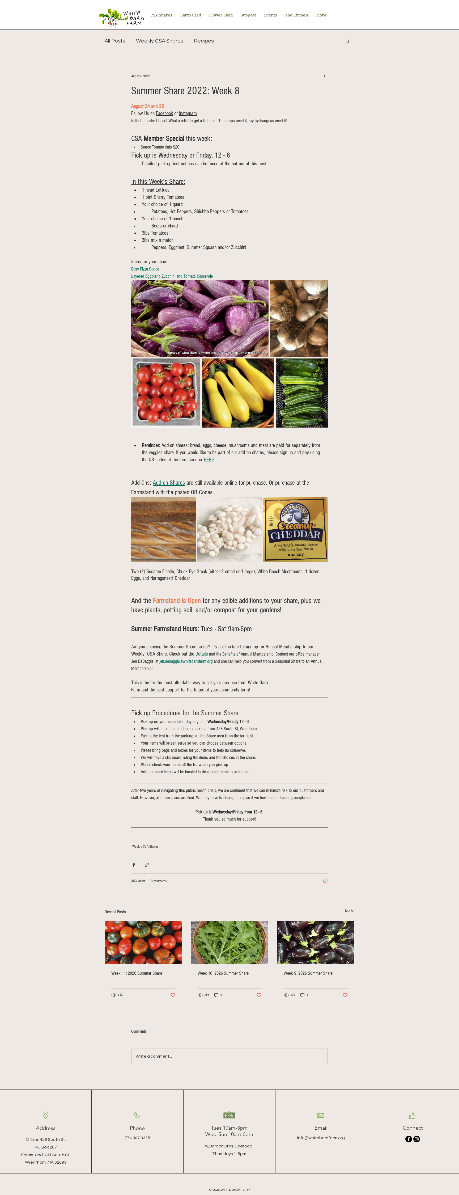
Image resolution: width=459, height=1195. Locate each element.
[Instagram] (416, 1139)
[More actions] (324, 76)
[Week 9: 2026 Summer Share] (315, 942)
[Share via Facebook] (133, 864)
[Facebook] (408, 1139)
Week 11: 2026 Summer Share (136, 973)
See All (349, 911)
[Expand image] (200, 318)
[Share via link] (146, 864)
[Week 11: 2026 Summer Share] (143, 942)
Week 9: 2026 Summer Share (308, 973)
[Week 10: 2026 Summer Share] (229, 942)
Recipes (204, 41)
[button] (347, 41)
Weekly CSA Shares (159, 41)
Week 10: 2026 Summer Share (223, 973)
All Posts (115, 41)
